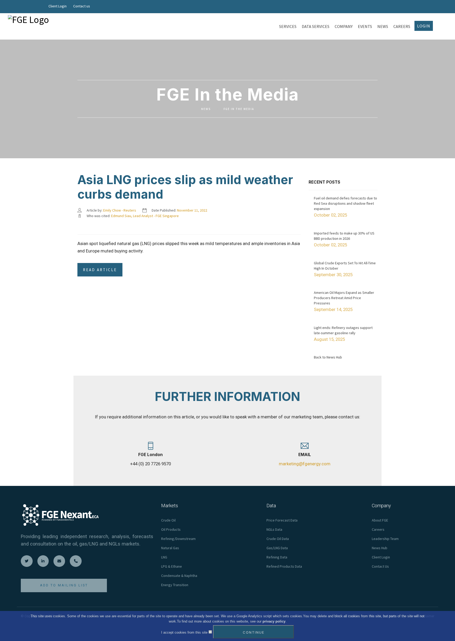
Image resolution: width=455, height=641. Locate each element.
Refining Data (276, 557)
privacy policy (274, 621)
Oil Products (171, 529)
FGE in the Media (239, 109)
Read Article (100, 269)
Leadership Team (385, 538)
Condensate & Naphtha (179, 575)
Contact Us (380, 566)
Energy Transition (174, 584)
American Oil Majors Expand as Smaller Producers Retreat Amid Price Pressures (344, 297)
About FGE (380, 520)
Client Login (57, 6)
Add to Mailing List (64, 585)
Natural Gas (170, 548)
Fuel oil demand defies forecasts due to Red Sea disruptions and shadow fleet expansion (345, 203)
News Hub (379, 548)
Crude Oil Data (277, 538)
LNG (164, 557)
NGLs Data (274, 529)
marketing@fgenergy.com (304, 463)
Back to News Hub (328, 357)
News (206, 109)
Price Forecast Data (282, 520)
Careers (378, 529)
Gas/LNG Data (277, 548)
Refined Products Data (284, 566)
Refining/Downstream (178, 538)
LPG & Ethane (171, 566)
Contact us (81, 6)
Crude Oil (168, 520)
